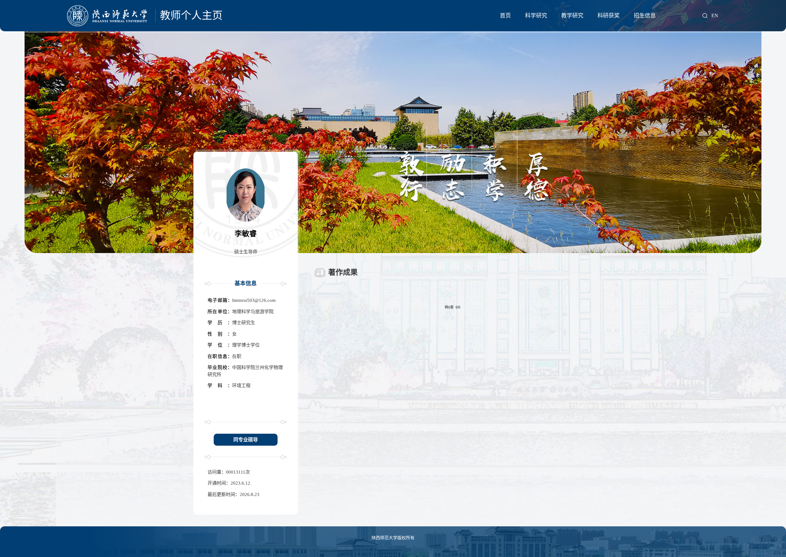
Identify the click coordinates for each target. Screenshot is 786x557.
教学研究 (572, 16)
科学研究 (536, 16)
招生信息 (645, 16)
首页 (505, 16)
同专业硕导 (245, 439)
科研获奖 (608, 16)
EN (714, 15)
